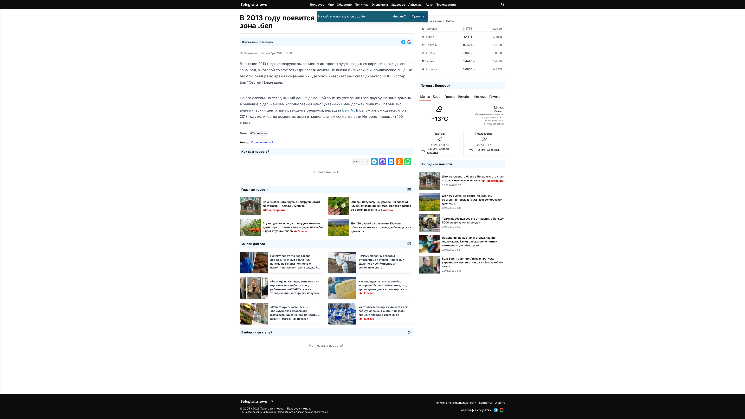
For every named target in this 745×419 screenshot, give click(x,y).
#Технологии (258, 133)
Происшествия (446, 4)
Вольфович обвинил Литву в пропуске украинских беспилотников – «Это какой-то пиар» (472, 262)
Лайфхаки (415, 4)
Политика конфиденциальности (455, 402)
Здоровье (398, 4)
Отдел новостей (262, 142)
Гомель (494, 97)
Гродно (450, 97)
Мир (330, 4)
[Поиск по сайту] (503, 4)
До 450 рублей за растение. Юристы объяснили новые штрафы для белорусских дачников (381, 227)
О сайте (500, 402)
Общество (344, 4)
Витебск (464, 97)
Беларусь (317, 4)
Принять (418, 16)
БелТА (348, 110)
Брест (437, 97)
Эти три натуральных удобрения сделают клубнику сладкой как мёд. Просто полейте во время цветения (381, 205)
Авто (429, 4)
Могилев (479, 97)
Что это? (399, 16)
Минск (425, 97)
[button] (404, 42)
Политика (362, 4)
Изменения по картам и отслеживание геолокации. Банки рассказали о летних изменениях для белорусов (469, 241)
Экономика (380, 4)
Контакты (485, 402)
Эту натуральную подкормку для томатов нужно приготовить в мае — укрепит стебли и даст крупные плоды (292, 227)
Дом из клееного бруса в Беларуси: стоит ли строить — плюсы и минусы (291, 205)
